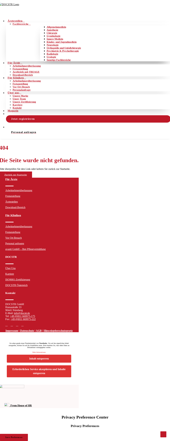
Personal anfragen (14, 243)
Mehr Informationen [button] (39, 352)
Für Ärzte (14, 62)
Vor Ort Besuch (21, 87)
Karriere (17, 104)
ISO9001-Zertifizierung (17, 279)
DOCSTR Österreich (16, 285)
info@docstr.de (22, 313)
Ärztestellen (15, 20)
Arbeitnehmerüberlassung (27, 66)
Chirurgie (52, 33)
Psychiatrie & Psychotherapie (63, 51)
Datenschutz (27, 330)
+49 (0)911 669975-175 (22, 316)
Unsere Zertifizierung (24, 101)
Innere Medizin (55, 39)
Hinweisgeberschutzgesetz (58, 330)
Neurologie (53, 45)
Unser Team (19, 98)
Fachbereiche (21, 24)
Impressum (11, 330)
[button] (6, 325)
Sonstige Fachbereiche (59, 60)
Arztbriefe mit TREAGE (26, 72)
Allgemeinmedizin (56, 27)
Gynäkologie (53, 36)
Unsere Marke (20, 95)
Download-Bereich (23, 75)
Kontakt (17, 107)
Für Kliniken (16, 77)
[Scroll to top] (163, 434)
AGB (39, 330)
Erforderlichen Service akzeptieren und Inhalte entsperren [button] (39, 371)
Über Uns (10, 268)
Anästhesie (52, 30)
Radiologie (52, 54)
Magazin (13, 110)
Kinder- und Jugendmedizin (62, 42)
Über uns (13, 92)
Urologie (51, 57)
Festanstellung (20, 69)
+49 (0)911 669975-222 (23, 319)
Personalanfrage (22, 89)
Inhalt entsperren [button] (39, 358)
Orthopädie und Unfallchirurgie (64, 48)
